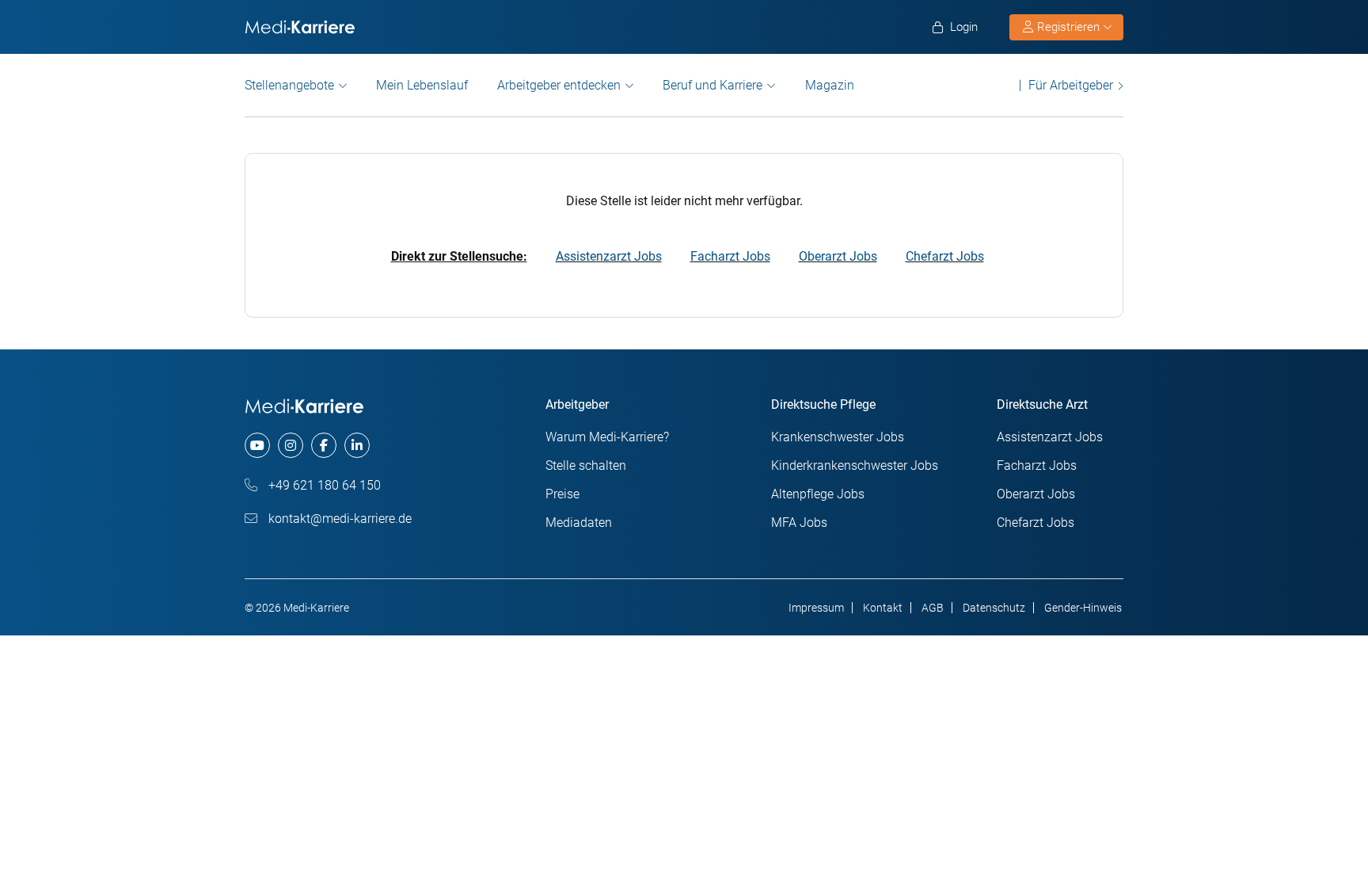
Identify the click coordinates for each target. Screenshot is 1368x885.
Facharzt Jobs (730, 256)
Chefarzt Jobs (945, 256)
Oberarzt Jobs (838, 256)
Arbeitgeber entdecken (559, 85)
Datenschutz (994, 607)
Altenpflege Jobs (817, 494)
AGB (933, 607)
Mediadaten (578, 522)
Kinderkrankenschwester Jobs (854, 465)
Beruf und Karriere (712, 85)
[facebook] (323, 445)
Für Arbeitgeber (1070, 85)
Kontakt (882, 607)
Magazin (829, 85)
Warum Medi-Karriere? (607, 436)
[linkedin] (357, 445)
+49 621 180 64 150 (323, 485)
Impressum (816, 607)
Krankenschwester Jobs (837, 436)
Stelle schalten (585, 465)
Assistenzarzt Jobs (609, 256)
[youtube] (257, 445)
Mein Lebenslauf (422, 85)
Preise (562, 494)
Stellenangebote (289, 85)
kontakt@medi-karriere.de (338, 518)
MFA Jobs (799, 522)
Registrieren (1068, 27)
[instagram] (290, 445)
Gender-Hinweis (1083, 607)
